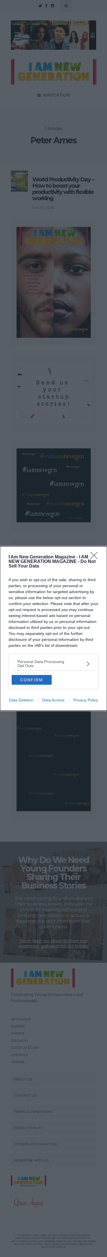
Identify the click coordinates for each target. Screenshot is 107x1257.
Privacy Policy (85, 700)
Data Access (53, 700)
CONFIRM (31, 680)
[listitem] (53, 664)
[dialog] (53, 628)
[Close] (95, 557)
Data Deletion (21, 700)
